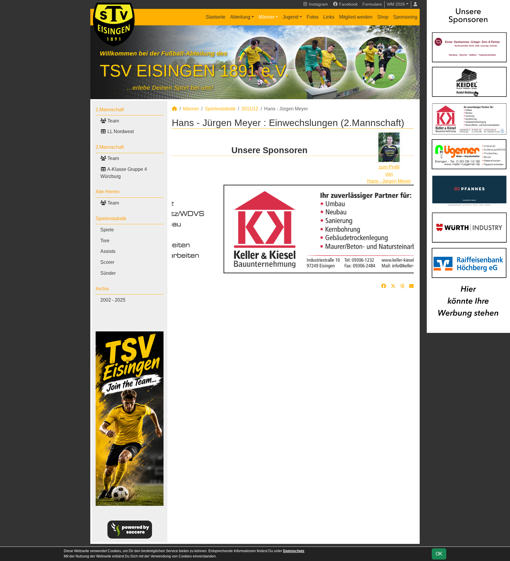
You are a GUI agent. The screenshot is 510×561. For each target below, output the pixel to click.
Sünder (108, 273)
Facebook (348, 4)
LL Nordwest (120, 131)
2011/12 (249, 108)
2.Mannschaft (110, 147)
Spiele (107, 229)
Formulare (372, 4)
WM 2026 (396, 4)
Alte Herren (108, 191)
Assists (107, 251)
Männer (266, 16)
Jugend (290, 16)
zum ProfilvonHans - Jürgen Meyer (389, 174)
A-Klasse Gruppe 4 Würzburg (123, 173)
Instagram (318, 4)
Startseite (215, 16)
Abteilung (240, 16)
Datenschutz (293, 551)
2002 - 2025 (112, 299)
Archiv (102, 288)
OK (439, 553)
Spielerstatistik (111, 218)
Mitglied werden (355, 16)
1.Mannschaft (110, 109)
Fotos (312, 16)
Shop (382, 16)
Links (328, 16)
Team (112, 120)
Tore (104, 240)
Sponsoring (405, 16)
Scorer (107, 262)
